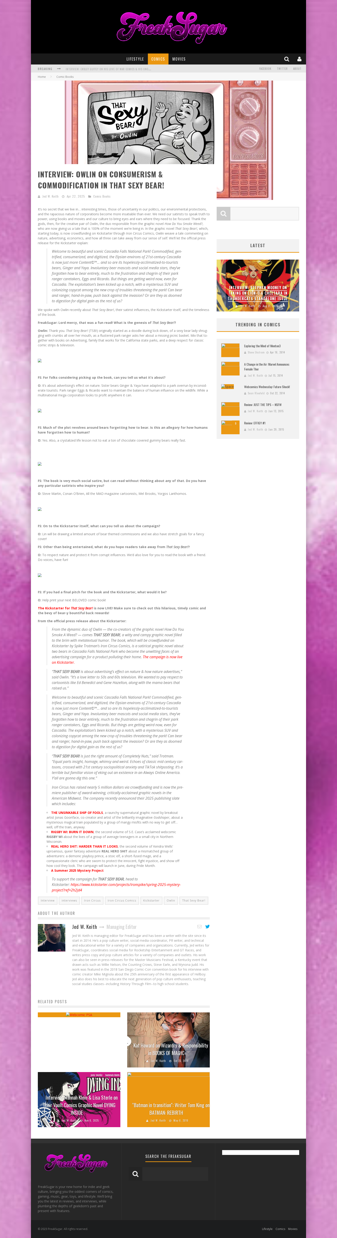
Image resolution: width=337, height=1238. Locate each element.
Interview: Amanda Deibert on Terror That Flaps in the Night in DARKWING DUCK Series (289, 293)
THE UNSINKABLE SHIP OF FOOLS (77, 812)
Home (42, 77)
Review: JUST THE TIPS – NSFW (263, 404)
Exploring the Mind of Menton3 (262, 345)
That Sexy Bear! (193, 900)
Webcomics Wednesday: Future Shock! (267, 386)
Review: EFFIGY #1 (254, 422)
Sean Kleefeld (256, 393)
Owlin (171, 900)
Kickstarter (151, 900)
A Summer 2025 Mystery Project (77, 870)
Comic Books (102, 196)
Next (294, 285)
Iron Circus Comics (122, 900)
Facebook (265, 68)
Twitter (282, 68)
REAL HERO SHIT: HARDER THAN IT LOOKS (84, 846)
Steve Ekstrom (256, 352)
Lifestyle (135, 59)
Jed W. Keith (50, 196)
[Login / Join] (300, 58)
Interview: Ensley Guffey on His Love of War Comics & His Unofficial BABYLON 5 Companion (125, 68)
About (297, 68)
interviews (69, 900)
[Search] (287, 58)
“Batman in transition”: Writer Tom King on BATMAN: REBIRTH (171, 1108)
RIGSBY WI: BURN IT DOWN (72, 832)
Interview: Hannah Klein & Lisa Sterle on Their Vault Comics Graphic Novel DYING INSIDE (80, 1105)
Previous (221, 285)
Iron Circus (92, 900)
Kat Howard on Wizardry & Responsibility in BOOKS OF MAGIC (170, 1049)
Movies (179, 59)
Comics (158, 59)
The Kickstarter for (66, 608)
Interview (48, 900)
